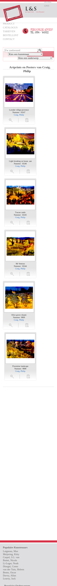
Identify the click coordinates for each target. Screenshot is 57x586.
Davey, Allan (9, 575)
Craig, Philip (19, 115)
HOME (48, 2)
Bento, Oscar (9, 572)
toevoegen (27, 120)
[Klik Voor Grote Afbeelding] (19, 92)
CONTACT (9, 39)
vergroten (11, 120)
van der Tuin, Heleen (13, 569)
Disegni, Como (10, 566)
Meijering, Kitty (11, 554)
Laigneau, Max (10, 551)
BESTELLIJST (10, 35)
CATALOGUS (10, 27)
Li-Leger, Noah (10, 563)
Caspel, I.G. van (11, 557)
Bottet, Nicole (10, 560)
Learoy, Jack (9, 578)
